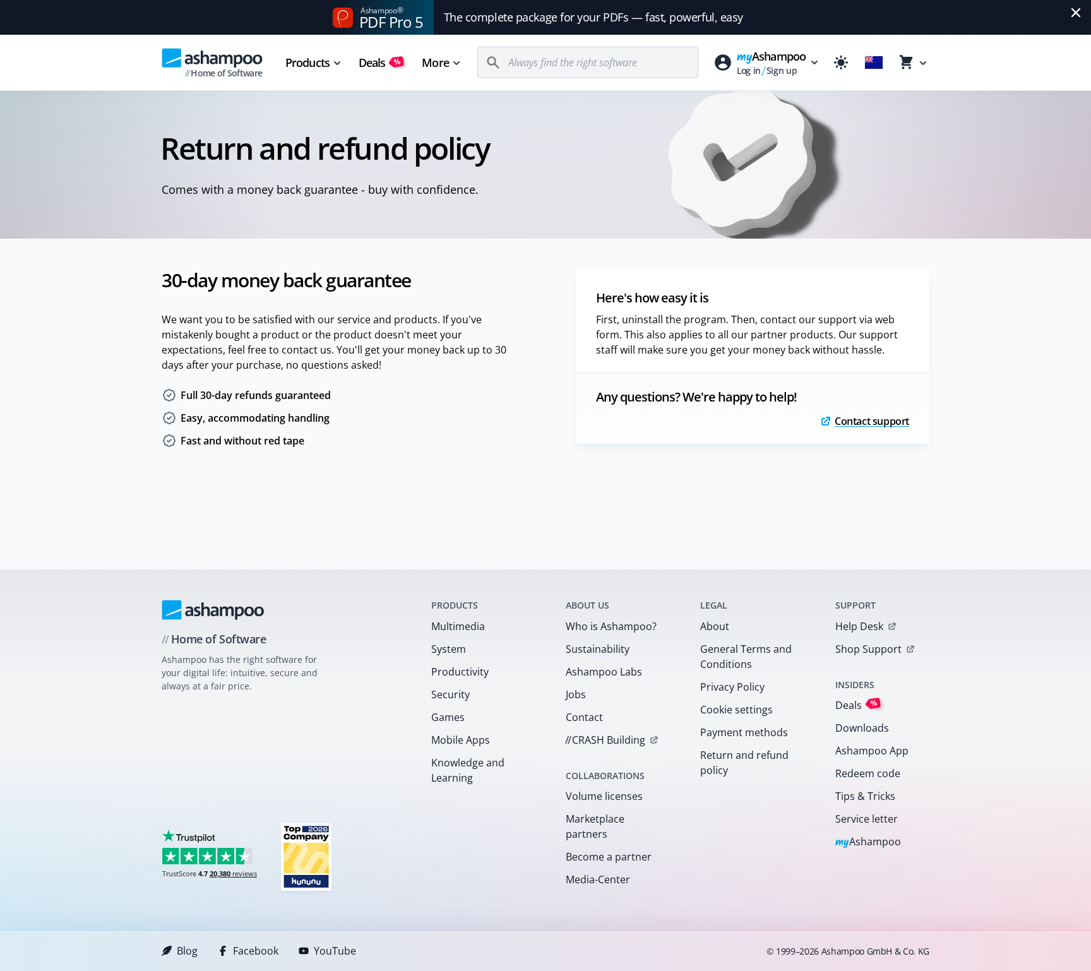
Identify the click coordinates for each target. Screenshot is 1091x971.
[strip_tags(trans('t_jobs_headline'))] (306, 856)
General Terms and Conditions (746, 656)
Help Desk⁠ (859, 626)
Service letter (866, 819)
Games (448, 717)
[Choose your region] (874, 62)
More (435, 62)
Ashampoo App (872, 751)
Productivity (460, 672)
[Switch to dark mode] (841, 62)
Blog (187, 951)
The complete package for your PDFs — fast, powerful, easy (593, 17)
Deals (380, 62)
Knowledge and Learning (467, 770)
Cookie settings (736, 710)
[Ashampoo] (213, 610)
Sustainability (597, 649)
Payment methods (744, 732)
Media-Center (598, 879)
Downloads (862, 728)
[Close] (1075, 12)
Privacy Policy (732, 687)
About (714, 626)
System (448, 649)
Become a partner (609, 857)
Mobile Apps (460, 740)
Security (450, 694)
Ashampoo (868, 842)
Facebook (255, 951)
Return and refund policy (744, 762)
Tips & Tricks (865, 796)
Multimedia (458, 626)
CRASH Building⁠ (605, 740)
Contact (584, 717)
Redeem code (867, 773)
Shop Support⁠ (868, 649)
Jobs (576, 694)
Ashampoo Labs (604, 672)
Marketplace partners (595, 826)
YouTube (335, 951)
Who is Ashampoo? (611, 626)
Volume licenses (604, 796)
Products (307, 62)
